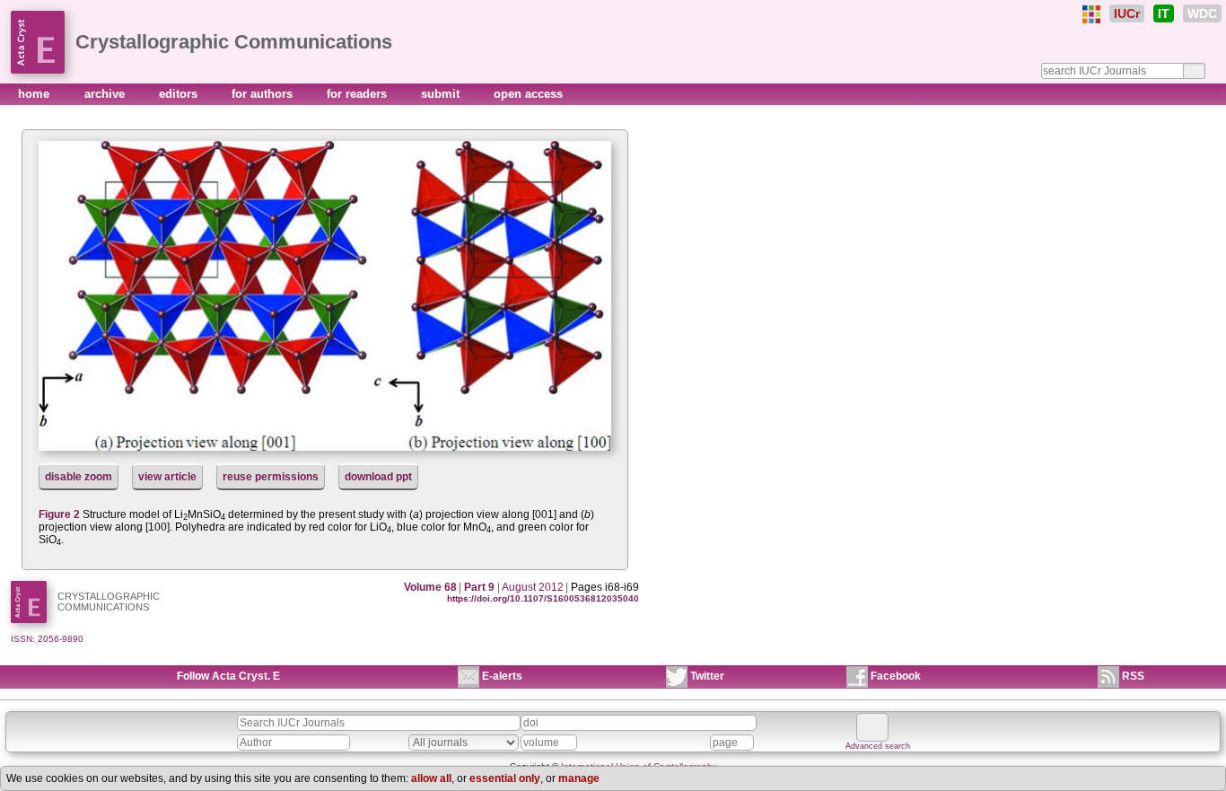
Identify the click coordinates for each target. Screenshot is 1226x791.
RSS (1133, 676)
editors (180, 94)
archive (106, 94)
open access (528, 94)
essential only (504, 778)
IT (1163, 13)
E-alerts (502, 676)
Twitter (707, 676)
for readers (358, 94)
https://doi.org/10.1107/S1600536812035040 (543, 598)
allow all (431, 778)
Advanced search (877, 746)
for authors (264, 94)
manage (579, 778)
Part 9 (479, 587)
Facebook (896, 676)
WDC (1202, 13)
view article (167, 476)
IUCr (1127, 13)
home (35, 94)
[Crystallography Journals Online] (1091, 14)
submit (442, 94)
